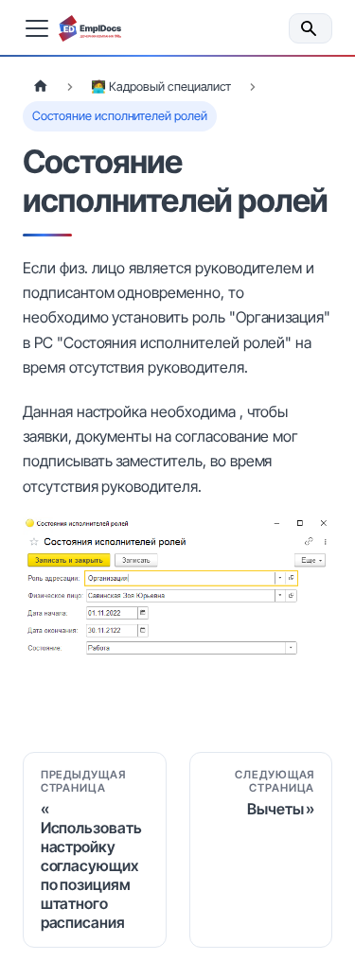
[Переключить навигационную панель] (37, 28)
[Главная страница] (41, 86)
